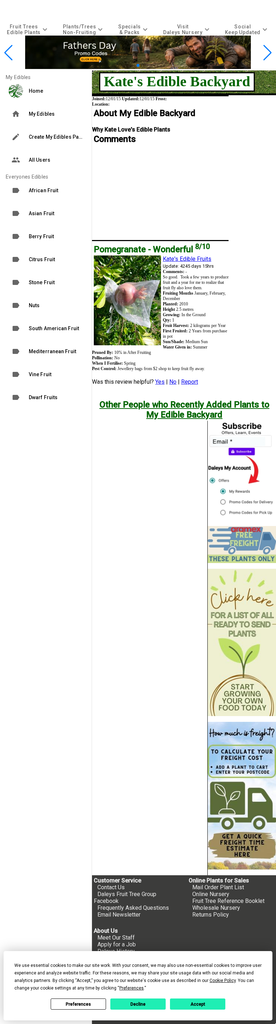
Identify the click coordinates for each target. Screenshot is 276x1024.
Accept (197, 1004)
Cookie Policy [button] (223, 980)
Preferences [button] (131, 988)
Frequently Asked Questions (133, 907)
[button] (126, 65)
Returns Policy (210, 914)
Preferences (78, 1004)
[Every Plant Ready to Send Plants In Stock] (242, 642)
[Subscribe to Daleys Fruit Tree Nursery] (242, 470)
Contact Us (111, 887)
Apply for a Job (116, 944)
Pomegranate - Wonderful (152, 249)
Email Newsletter (119, 914)
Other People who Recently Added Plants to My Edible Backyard (185, 410)
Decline (138, 1004)
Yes (160, 381)
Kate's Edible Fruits (187, 258)
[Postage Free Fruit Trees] (242, 544)
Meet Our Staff (116, 937)
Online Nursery (210, 894)
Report (189, 381)
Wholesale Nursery (216, 907)
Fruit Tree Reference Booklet (228, 901)
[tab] (28, 29)
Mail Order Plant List (218, 887)
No (172, 381)
